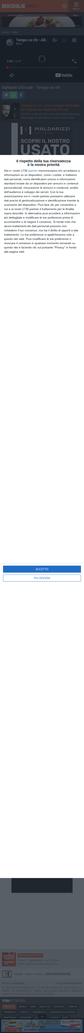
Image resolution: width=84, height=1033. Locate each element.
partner (33, 170)
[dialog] (42, 516)
